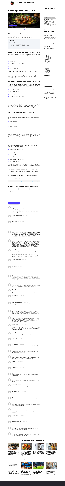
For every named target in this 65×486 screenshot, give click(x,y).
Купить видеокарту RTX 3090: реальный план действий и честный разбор (49, 22)
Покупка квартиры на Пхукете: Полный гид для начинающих (25, 471)
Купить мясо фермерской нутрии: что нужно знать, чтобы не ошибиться (50, 19)
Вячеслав (29, 186)
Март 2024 (47, 69)
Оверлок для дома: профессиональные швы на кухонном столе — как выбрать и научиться (13, 453)
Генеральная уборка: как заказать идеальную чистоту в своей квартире (50, 38)
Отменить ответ (35, 186)
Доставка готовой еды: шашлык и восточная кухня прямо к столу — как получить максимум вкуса (50, 16)
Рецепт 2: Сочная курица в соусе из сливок (19, 44)
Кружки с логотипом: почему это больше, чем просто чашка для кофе (38, 452)
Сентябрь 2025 (48, 58)
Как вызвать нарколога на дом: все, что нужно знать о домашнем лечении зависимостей (51, 453)
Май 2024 (47, 68)
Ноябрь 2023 (47, 70)
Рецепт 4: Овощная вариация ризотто (21, 46)
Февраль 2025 (48, 60)
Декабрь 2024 (48, 62)
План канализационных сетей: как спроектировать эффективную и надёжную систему (50, 25)
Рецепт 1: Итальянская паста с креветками (19, 42)
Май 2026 (47, 55)
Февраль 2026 (48, 57)
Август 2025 (47, 59)
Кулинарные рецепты (25, 3)
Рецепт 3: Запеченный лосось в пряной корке (21, 45)
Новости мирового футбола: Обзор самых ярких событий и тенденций (38, 472)
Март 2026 (47, 56)
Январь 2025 (47, 61)
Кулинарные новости (13, 25)
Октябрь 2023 (47, 71)
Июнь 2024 (47, 67)
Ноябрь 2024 (47, 63)
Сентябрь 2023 (48, 72)
